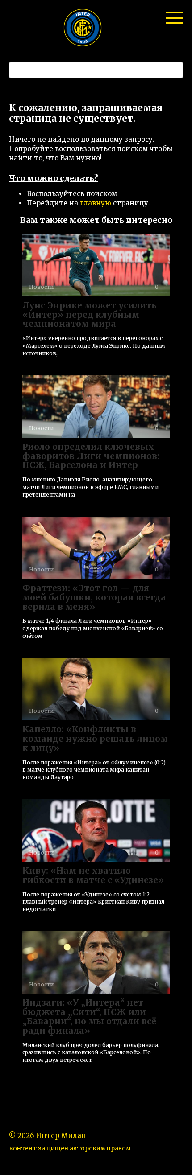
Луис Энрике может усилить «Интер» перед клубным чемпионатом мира (89, 314)
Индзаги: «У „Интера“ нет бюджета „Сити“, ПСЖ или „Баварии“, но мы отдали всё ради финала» (89, 1016)
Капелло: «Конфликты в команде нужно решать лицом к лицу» (95, 738)
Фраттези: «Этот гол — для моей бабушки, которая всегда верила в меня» (94, 597)
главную (95, 203)
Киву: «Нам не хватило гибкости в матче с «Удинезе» (93, 875)
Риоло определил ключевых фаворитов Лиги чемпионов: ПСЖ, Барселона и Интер (90, 456)
